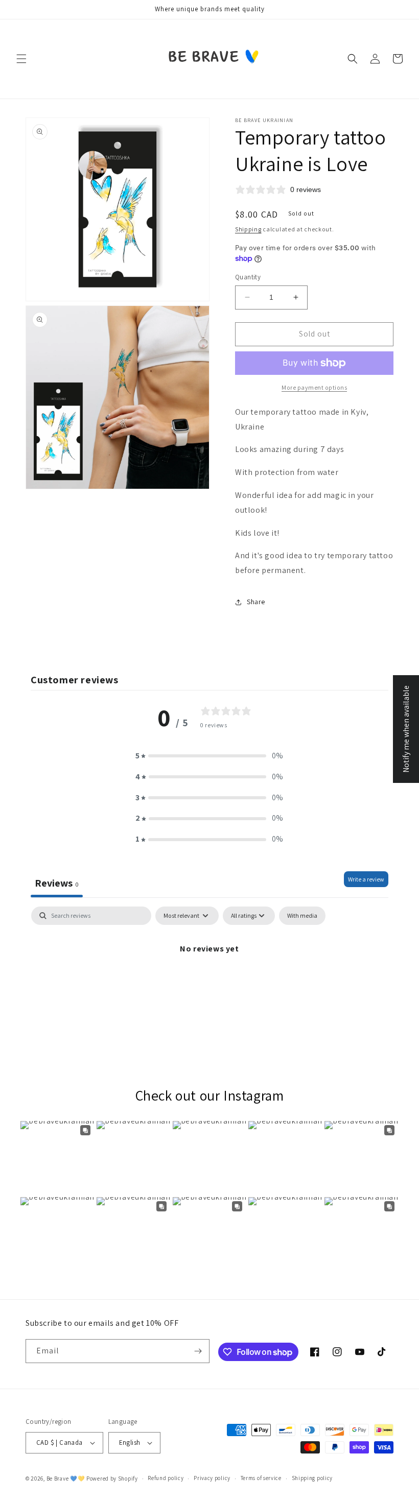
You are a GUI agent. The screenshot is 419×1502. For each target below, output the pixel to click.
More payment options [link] (314, 387)
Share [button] (256, 601)
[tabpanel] (209, 983)
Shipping (248, 229)
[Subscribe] (198, 1351)
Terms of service (261, 1478)
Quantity (248, 277)
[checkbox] (302, 916)
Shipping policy (312, 1478)
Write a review (366, 879)
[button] (21, 58)
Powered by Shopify (112, 1478)
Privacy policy (212, 1478)
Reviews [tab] (57, 883)
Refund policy (165, 1478)
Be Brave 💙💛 (65, 1478)
